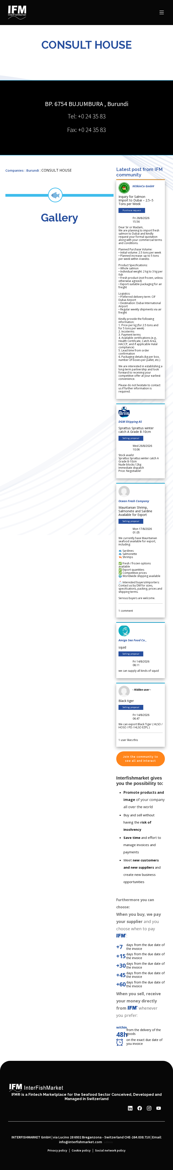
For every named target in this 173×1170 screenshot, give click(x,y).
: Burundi (32, 170)
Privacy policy (57, 1151)
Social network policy (110, 1151)
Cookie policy (81, 1151)
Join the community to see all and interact (140, 758)
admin (108, 1142)
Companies (14, 170)
